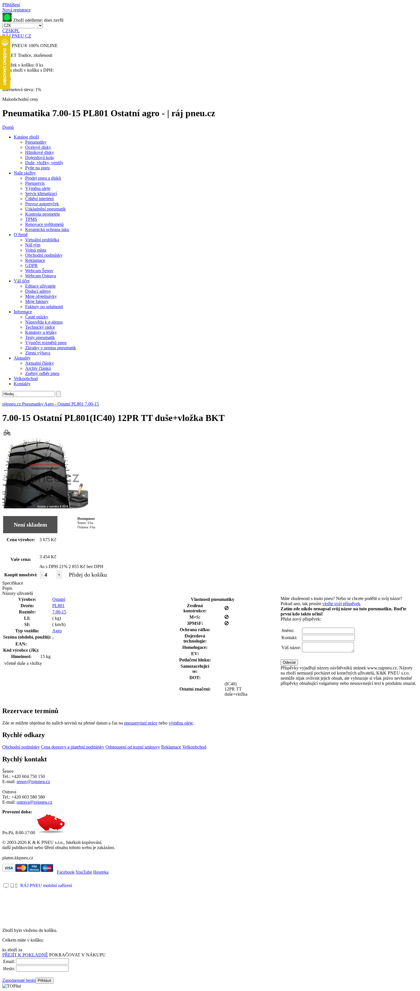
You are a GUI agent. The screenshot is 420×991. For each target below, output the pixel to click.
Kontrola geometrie (42, 214)
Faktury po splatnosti (44, 306)
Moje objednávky (41, 296)
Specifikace (12, 583)
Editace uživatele (40, 286)
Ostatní (58, 599)
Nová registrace (16, 9)
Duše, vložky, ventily (44, 162)
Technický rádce (40, 327)
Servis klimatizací (41, 193)
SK (11, 30)
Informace (23, 311)
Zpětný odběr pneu (42, 373)
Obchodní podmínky (44, 255)
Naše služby (25, 172)
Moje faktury (37, 301)
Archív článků (38, 368)
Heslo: (9, 968)
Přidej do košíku (88, 574)
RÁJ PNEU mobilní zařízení (46, 885)
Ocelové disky (38, 147)
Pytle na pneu (37, 167)
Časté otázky (36, 316)
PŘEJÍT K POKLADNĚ (25, 954)
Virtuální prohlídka (42, 239)
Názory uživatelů (17, 593)
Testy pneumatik (40, 337)
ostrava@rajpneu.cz (34, 802)
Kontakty (22, 383)
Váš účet (21, 280)
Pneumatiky (36, 142)
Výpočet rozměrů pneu (46, 342)
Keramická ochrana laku (47, 229)
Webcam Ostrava (40, 275)
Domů (8, 127)
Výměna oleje (37, 188)
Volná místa (35, 250)
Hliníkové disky (39, 152)
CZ (5, 30)
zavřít (58, 20)
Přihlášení (11, 4)
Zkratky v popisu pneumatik (50, 347)
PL (17, 30)
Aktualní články (39, 363)
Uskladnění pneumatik (45, 208)
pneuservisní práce (140, 723)
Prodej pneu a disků (43, 178)
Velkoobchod (26, 378)
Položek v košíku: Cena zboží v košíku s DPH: (28, 68)
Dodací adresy (38, 291)
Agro (57, 630)
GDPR (31, 265)
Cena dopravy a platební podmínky (72, 747)
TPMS (31, 219)
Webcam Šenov (39, 270)
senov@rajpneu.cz (33, 781)
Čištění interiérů (39, 198)
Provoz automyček (42, 203)
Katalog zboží (26, 137)
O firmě (21, 234)
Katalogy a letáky (41, 332)
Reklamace (35, 260)
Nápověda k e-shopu (44, 322)
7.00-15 (59, 611)
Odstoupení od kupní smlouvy (132, 747)
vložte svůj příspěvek (341, 603)
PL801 (58, 605)
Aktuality (22, 358)
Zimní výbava (37, 352)
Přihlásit (44, 980)
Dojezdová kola (39, 157)
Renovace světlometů (44, 224)
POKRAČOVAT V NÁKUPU (77, 954)
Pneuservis (35, 183)
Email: (9, 961)
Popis (7, 588)
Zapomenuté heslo (18, 980)
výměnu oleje (181, 723)
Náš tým (32, 244)
